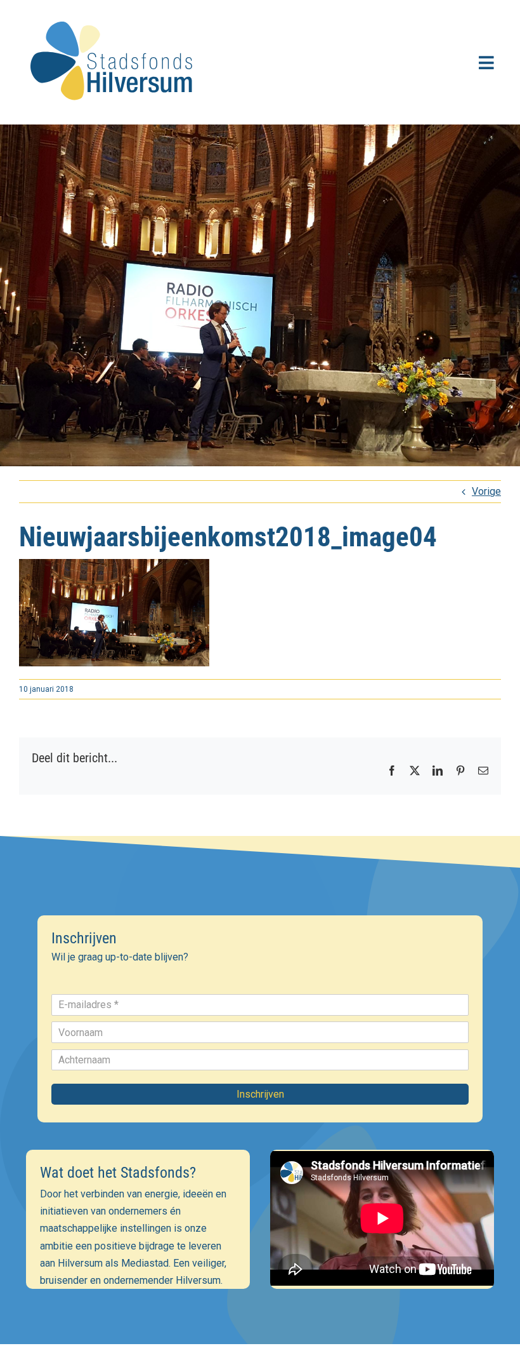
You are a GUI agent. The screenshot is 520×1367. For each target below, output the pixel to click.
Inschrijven (260, 1094)
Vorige (486, 491)
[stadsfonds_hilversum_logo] (114, 14)
